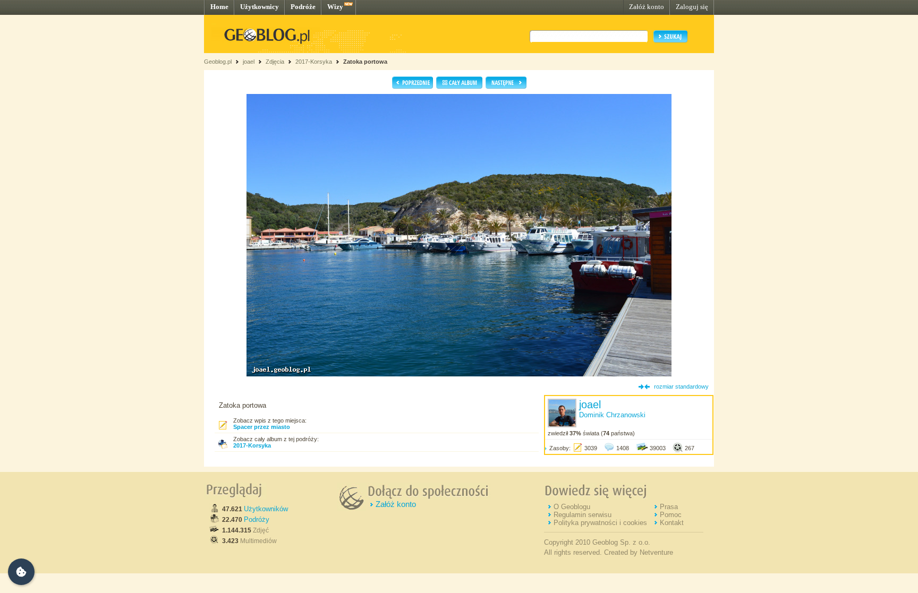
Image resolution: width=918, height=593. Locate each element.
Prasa (669, 507)
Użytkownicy (259, 7)
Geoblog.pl (218, 61)
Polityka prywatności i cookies (600, 523)
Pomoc (671, 515)
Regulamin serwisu (582, 515)
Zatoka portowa (365, 61)
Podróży (256, 519)
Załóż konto (646, 7)
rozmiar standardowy (681, 386)
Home (219, 7)
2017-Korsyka (313, 61)
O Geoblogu (572, 507)
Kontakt (672, 523)
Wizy (335, 7)
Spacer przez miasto (261, 427)
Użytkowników (266, 509)
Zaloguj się (692, 7)
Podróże (303, 7)
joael (248, 61)
